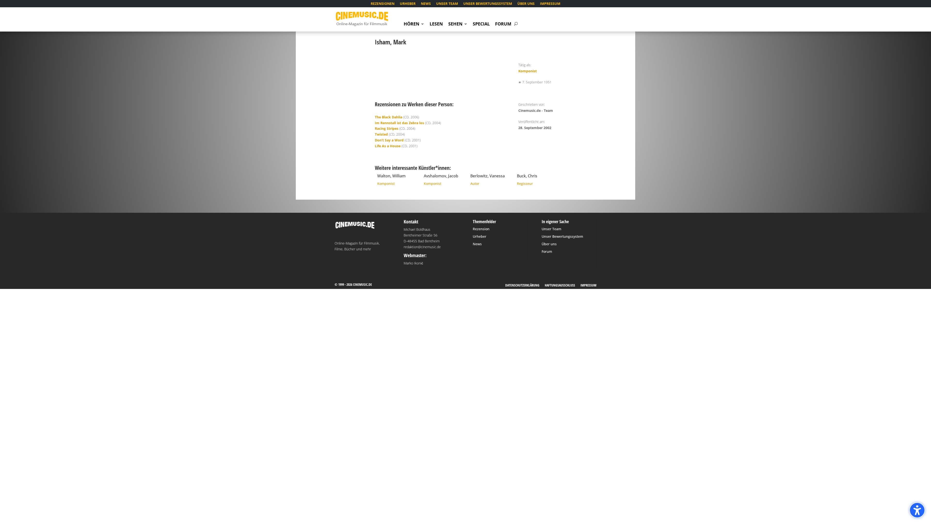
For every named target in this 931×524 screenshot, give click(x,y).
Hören (411, 24)
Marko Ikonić (413, 263)
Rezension (481, 229)
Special (481, 24)
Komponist (527, 71)
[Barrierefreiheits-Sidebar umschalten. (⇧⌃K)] (917, 510)
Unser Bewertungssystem (487, 4)
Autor (474, 183)
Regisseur (525, 183)
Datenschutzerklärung (522, 285)
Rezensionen (382, 4)
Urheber (408, 4)
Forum (503, 24)
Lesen (436, 24)
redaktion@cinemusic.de (422, 247)
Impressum (550, 4)
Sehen (455, 24)
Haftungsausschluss (560, 285)
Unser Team (447, 4)
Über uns (526, 4)
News (426, 4)
